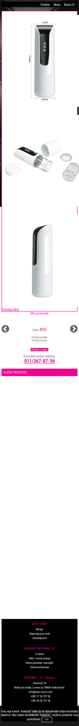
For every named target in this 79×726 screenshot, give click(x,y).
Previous (3, 327)
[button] (7, 309)
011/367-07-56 (39, 361)
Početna (45, 4)
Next (71, 327)
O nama (39, 654)
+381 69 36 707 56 (40, 700)
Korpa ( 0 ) (69, 4)
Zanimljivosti (39, 638)
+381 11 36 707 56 (40, 696)
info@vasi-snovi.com (40, 692)
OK (47, 719)
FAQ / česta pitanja (39, 658)
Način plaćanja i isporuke (39, 663)
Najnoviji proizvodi (40, 633)
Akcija (56, 4)
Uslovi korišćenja (39, 667)
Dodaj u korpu (39, 349)
